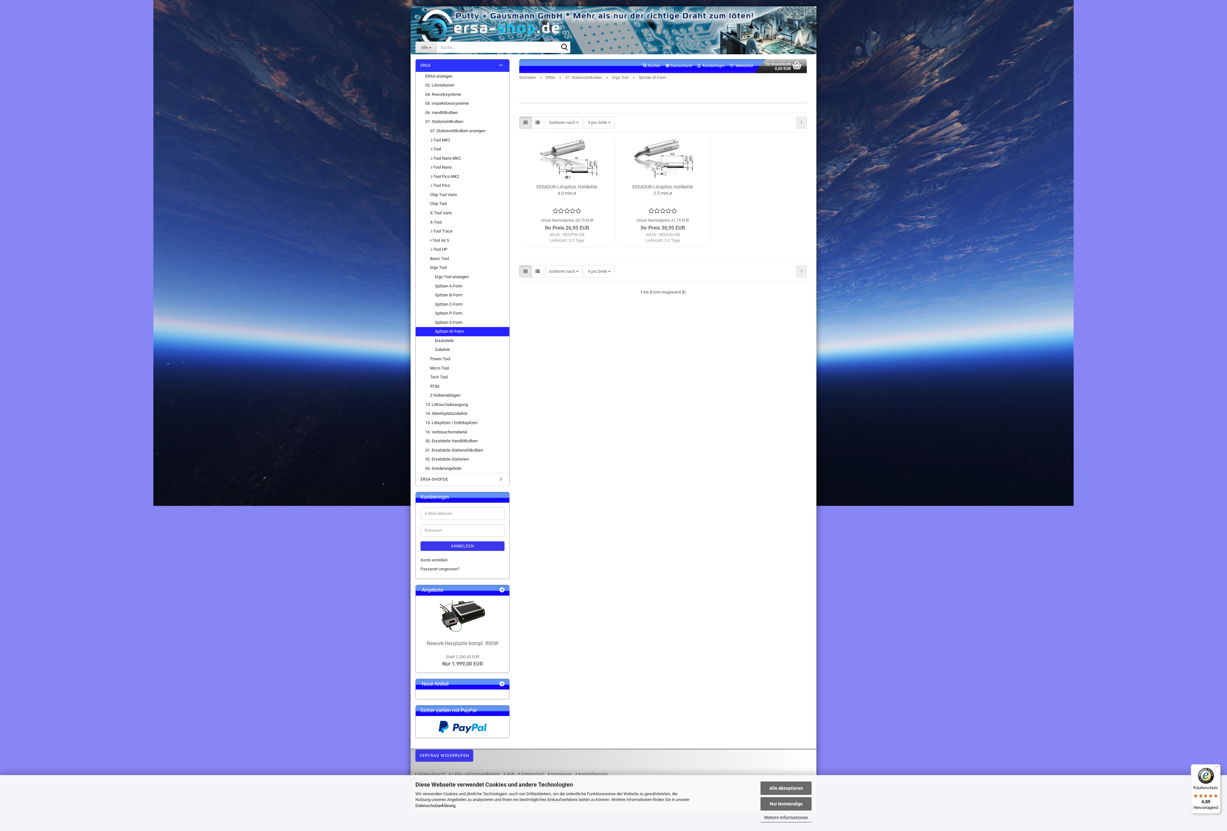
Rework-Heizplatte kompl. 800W (462, 643)
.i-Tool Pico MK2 (444, 176)
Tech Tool (439, 377)
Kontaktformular (592, 774)
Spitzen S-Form (448, 322)
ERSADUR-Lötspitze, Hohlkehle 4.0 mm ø (566, 190)
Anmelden (462, 546)
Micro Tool (439, 368)
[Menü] (1217, 768)
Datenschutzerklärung (435, 805)
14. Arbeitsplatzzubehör (446, 413)
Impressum (561, 774)
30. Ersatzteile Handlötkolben (451, 440)
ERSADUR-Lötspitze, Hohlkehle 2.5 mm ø (662, 190)
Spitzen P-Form (448, 313)
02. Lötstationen (439, 85)
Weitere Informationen (786, 817)
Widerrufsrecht (431, 774)
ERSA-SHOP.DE (434, 479)
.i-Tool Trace (441, 231)
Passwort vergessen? (440, 569)
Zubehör (442, 349)
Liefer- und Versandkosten (475, 774)
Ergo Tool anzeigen (452, 276)
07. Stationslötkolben (444, 121)
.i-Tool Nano (440, 167)
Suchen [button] (653, 66)
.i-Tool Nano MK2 (445, 158)
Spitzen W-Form (449, 331)
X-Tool (436, 222)
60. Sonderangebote (443, 468)
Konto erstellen (434, 560)
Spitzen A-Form (448, 286)
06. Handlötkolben (441, 112)
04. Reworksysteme (443, 94)
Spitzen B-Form (448, 295)
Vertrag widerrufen (444, 755)
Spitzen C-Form (448, 304)
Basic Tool (439, 258)
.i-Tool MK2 (440, 140)
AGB (509, 774)
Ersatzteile (444, 340)
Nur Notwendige (786, 803)
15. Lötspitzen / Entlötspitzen (451, 422)
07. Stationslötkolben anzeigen (457, 130)
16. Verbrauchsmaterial (446, 432)
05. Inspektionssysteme (447, 103)
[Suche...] (564, 47)
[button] (679, 66)
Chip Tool (438, 203)
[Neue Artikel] (502, 684)
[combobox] (564, 123)
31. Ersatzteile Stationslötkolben (454, 450)
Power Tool (440, 358)
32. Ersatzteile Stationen (447, 459)
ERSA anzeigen (438, 76)
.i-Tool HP (438, 249)
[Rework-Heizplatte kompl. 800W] (463, 616)
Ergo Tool (438, 267)
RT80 (434, 386)
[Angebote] (502, 590)
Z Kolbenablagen (445, 395)
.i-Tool (435, 149)
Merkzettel (743, 66)
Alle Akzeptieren (786, 788)
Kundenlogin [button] (713, 66)
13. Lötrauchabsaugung (446, 404)
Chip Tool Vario (443, 194)
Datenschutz (532, 774)
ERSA (425, 65)
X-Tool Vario (441, 212)
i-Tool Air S (439, 240)
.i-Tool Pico (440, 185)
